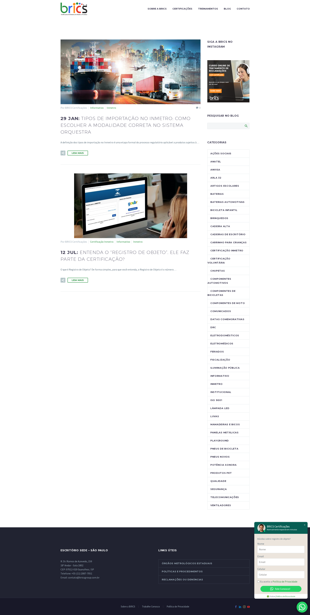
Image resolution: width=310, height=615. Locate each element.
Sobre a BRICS (157, 8)
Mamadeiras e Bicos (225, 424)
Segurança (218, 489)
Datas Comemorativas (227, 319)
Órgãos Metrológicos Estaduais (187, 563)
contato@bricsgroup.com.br (83, 577)
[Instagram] (244, 606)
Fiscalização (220, 359)
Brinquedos (219, 218)
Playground (219, 440)
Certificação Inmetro (102, 241)
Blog (227, 8)
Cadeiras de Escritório (227, 234)
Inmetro (111, 107)
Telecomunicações (224, 497)
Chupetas (217, 270)
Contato (243, 8)
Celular (261, 569)
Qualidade (218, 481)
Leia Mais (78, 153)
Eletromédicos (221, 343)
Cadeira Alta (220, 226)
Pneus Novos (220, 456)
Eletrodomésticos (224, 335)
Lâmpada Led (219, 408)
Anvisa (215, 169)
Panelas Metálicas (224, 432)
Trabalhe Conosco (151, 606)
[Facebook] (236, 606)
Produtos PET (221, 473)
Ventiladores (220, 505)
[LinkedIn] (240, 606)
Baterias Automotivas (227, 202)
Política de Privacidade (178, 606)
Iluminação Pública (225, 367)
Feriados (217, 351)
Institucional (220, 392)
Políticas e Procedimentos (182, 571)
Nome (260, 543)
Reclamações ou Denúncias (182, 579)
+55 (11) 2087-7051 (82, 573)
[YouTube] (248, 606)
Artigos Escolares (224, 185)
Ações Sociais (220, 153)
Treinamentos (208, 8)
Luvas (214, 416)
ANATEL (215, 161)
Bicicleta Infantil (224, 210)
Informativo (97, 107)
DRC (213, 327)
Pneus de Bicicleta (224, 448)
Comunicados (220, 311)
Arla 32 (215, 177)
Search (246, 126)
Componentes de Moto (227, 303)
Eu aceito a (278, 581)
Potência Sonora (223, 464)
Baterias (217, 193)
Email (260, 556)
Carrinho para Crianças (228, 242)
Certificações (182, 8)
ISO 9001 (216, 400)
